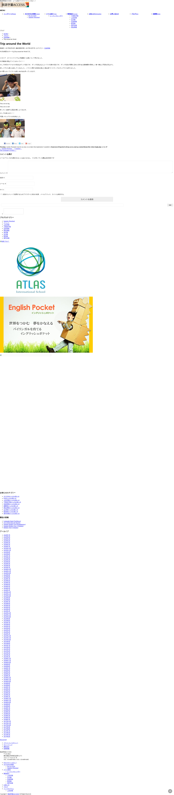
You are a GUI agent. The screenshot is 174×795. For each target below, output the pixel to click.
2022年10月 (7, 617)
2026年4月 (7, 541)
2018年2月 (7, 717)
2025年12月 (7, 548)
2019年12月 (7, 677)
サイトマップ (8, 745)
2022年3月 (7, 630)
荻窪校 (73, 23)
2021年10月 (7, 639)
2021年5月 (7, 649)
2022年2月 (7, 632)
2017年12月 (7, 721)
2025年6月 (7, 558)
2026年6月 (7, 537)
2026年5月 (7, 539)
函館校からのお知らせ (11, 506)
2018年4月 (7, 713)
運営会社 (6, 746)
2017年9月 (7, 727)
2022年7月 (7, 622)
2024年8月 (7, 577)
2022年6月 (7, 624)
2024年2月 (7, 588)
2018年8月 (7, 706)
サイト (2, 189)
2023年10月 (7, 596)
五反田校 (74, 21)
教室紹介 (6, 773)
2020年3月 (7, 672)
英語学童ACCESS (13, 794)
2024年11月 (7, 571)
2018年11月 (7, 700)
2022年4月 (7, 628)
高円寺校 (74, 25)
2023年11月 (7, 594)
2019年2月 (7, 694)
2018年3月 (7, 715)
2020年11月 (7, 660)
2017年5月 (7, 734)
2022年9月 (7, 618)
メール (3, 183)
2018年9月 (7, 704)
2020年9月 (7, 664)
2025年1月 (7, 567)
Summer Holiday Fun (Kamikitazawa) (15, 524)
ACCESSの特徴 (9, 764)
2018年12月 (7, 698)
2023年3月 (7, 607)
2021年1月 (7, 656)
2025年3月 (7, 563)
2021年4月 (7, 651)
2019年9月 (7, 683)
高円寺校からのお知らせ (12, 513)
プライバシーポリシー (11, 743)
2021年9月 (7, 641)
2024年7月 (7, 579)
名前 (2, 177)
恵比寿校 (74, 27)
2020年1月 (7, 675)
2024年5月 (7, 582)
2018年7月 (7, 708)
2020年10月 (7, 662)
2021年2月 (7, 655)
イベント (6, 223)
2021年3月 (7, 653)
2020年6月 (7, 670)
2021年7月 (7, 645)
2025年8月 (7, 554)
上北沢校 (74, 17)
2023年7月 (7, 601)
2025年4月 (7, 561)
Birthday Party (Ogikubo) (11, 527)
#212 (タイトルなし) (10, 762)
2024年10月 (7, 573)
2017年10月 (7, 725)
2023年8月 (7, 599)
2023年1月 (7, 611)
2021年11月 (7, 637)
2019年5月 (7, 689)
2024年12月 (7, 569)
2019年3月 (7, 693)
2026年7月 (7, 535)
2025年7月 (7, 556)
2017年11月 (7, 723)
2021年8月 (7, 643)
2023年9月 (7, 598)
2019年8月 (7, 685)
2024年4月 (7, 584)
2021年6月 (7, 647)
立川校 (73, 19)
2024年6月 (7, 580)
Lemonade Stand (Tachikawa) (12, 521)
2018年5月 (7, 712)
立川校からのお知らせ (11, 509)
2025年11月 (7, 550)
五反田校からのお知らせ (12, 504)
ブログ (6, 787)
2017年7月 (7, 731)
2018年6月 (7, 710)
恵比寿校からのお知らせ (12, 508)
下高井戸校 (74, 16)
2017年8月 (7, 729)
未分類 (6, 232)
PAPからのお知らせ (10, 498)
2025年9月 (7, 552)
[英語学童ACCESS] (14, 7)
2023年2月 (7, 609)
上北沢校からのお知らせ (12, 500)
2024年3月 (7, 586)
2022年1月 (7, 634)
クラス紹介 (7, 769)
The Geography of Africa (8, 150)
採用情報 (6, 748)
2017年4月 (7, 736)
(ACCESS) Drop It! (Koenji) (12, 523)
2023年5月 (7, 605)
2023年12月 (7, 592)
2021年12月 (7, 636)
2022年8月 (7, 620)
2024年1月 (7, 590)
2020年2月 (7, 674)
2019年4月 (7, 691)
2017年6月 (7, 732)
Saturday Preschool (34, 17)
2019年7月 (7, 687)
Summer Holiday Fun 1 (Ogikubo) (13, 526)
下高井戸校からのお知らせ (12, 502)
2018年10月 (7, 702)
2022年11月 (7, 615)
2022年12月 (7, 613)
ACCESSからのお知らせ (11, 496)
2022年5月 (7, 626)
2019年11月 (7, 679)
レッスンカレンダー (56, 16)
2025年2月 (7, 565)
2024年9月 (7, 575)
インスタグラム (9, 788)
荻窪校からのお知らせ (11, 511)
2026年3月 (7, 542)
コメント (4, 173)
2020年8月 (7, 666)
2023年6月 (7, 603)
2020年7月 (7, 668)
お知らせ (6, 785)
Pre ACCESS (32, 15)
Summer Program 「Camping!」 (11, 148)
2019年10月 (7, 681)
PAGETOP (3, 740)
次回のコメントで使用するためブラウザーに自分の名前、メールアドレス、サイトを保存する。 (34, 194)
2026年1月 (7, 546)
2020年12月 (7, 658)
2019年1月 (7, 696)
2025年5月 (7, 560)
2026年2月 (7, 544)
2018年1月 (7, 719)
